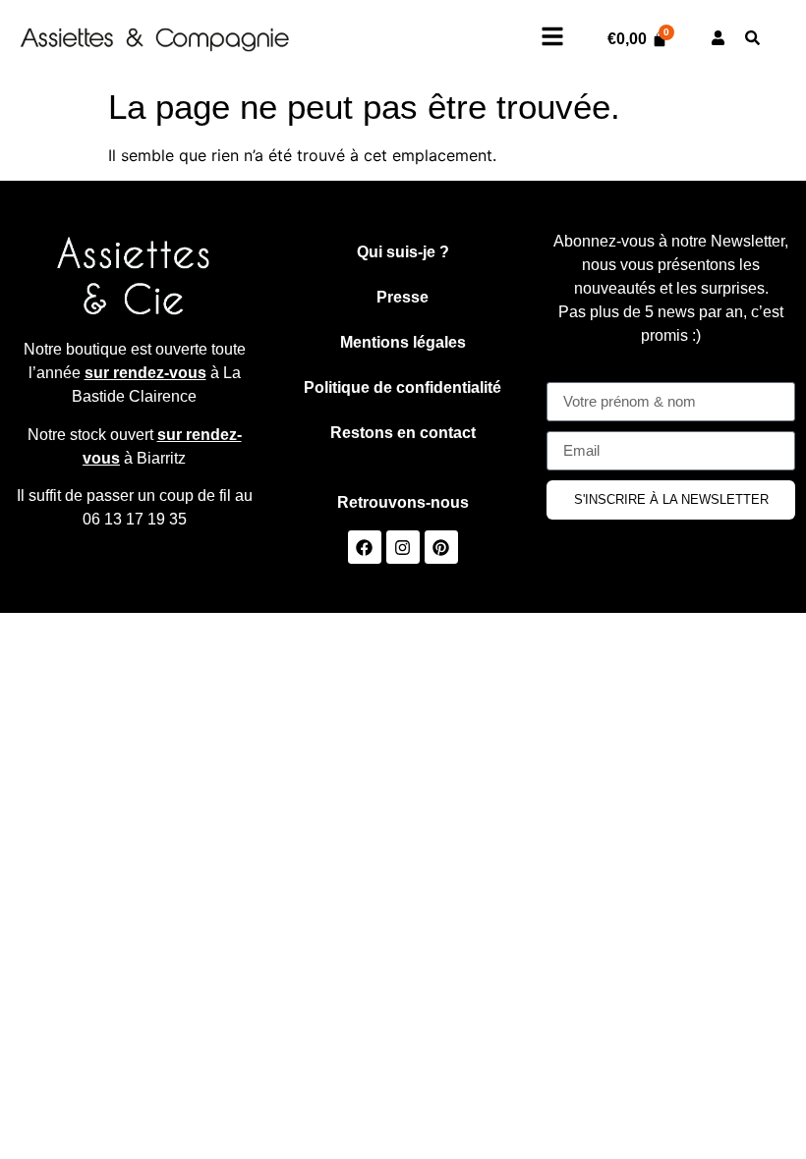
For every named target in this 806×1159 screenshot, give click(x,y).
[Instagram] (403, 547)
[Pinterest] (441, 547)
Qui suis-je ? (403, 252)
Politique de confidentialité (402, 387)
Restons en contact (403, 432)
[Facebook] (364, 547)
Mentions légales (403, 342)
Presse (402, 297)
